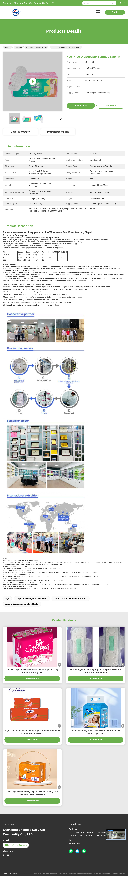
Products (18, 47)
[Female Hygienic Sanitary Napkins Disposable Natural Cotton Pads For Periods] (95, 646)
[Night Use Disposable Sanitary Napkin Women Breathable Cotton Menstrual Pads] (32, 708)
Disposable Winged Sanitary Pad (31, 598)
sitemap (15, 873)
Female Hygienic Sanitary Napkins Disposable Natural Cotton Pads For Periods (95, 671)
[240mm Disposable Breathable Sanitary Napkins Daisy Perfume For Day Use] (32, 647)
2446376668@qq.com (17, 845)
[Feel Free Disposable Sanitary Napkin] (32, 81)
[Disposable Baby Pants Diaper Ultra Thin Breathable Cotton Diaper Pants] (96, 708)
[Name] (113, 3)
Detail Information (20, 132)
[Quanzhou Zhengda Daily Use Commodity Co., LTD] (16, 12)
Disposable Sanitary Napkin (36, 47)
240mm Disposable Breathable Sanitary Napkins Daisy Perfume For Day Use (32, 671)
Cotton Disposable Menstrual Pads (70, 598)
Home (8, 47)
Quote (115, 12)
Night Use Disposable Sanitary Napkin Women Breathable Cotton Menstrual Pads (32, 732)
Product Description (58, 132)
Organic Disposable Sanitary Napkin (22, 604)
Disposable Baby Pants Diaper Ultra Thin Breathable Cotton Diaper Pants (95, 732)
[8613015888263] (71, 851)
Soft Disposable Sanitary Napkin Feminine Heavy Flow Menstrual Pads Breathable (32, 793)
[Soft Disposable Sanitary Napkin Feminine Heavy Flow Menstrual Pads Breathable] (32, 769)
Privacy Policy (7, 873)
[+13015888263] (77, 851)
